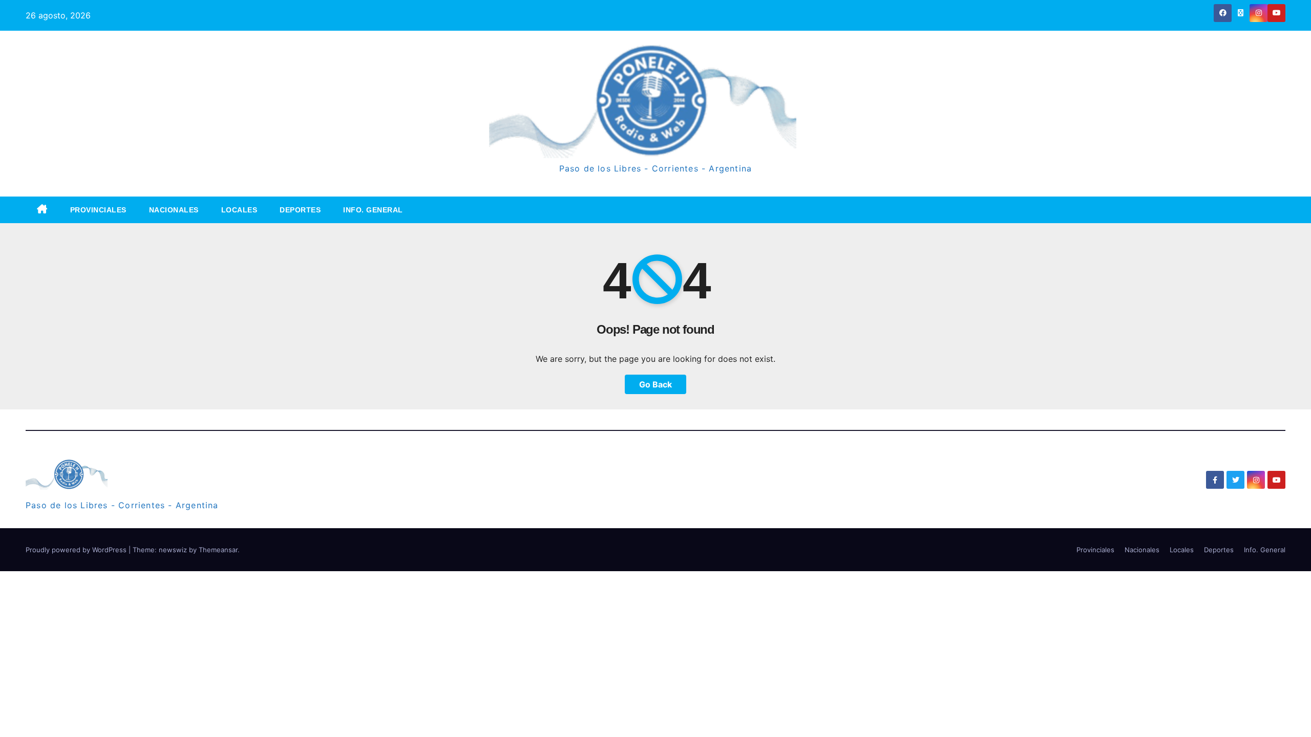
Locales (239, 210)
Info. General (373, 210)
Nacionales (174, 210)
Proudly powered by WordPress (77, 550)
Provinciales (98, 210)
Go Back (655, 384)
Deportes (300, 210)
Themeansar (218, 550)
